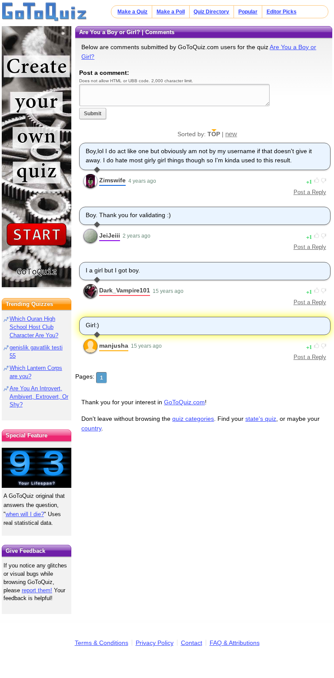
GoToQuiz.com (184, 402)
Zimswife (112, 180)
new (231, 134)
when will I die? (25, 514)
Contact (191, 642)
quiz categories (193, 418)
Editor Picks (282, 12)
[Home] (44, 12)
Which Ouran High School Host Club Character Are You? (34, 327)
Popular (247, 12)
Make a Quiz (132, 12)
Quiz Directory (211, 12)
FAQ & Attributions (235, 642)
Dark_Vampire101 (124, 290)
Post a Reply (310, 192)
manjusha (113, 345)
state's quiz (260, 418)
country (91, 428)
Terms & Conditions (101, 642)
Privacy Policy (155, 642)
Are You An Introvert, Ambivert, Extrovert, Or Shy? (39, 396)
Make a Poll (171, 12)
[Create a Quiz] (36, 156)
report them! (37, 590)
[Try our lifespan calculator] (36, 467)
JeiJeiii (109, 235)
